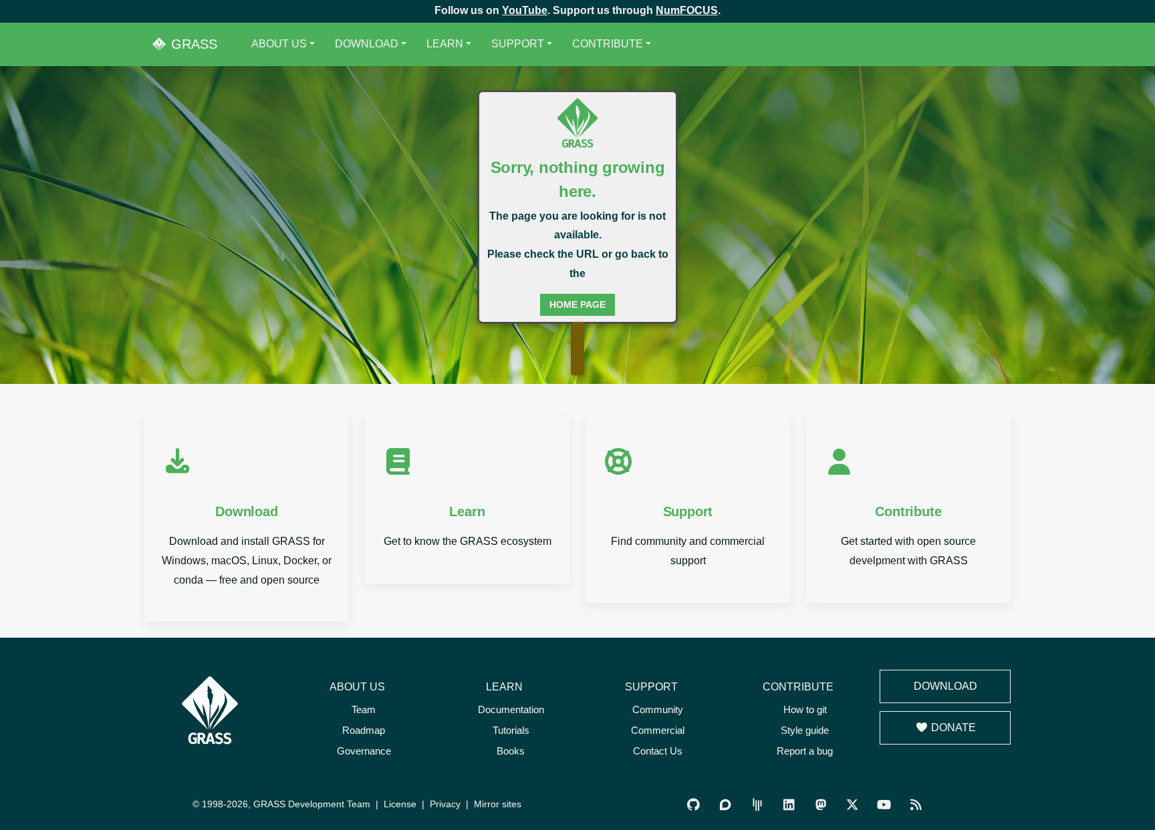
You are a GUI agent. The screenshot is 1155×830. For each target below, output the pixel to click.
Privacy (445, 804)
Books (511, 751)
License (400, 804)
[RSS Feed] (915, 805)
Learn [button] (444, 43)
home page (577, 304)
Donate (952, 727)
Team (364, 709)
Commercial (657, 730)
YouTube (524, 10)
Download (945, 686)
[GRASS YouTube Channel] (884, 805)
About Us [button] (279, 43)
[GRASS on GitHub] (693, 805)
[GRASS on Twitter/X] (852, 805)
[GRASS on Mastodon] (820, 805)
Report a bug (805, 751)
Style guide (805, 730)
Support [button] (517, 43)
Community (657, 709)
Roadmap (363, 730)
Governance (364, 751)
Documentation (511, 709)
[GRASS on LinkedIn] (789, 805)
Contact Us (657, 751)
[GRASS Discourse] (726, 805)
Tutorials (511, 730)
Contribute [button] (607, 43)
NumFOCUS (687, 10)
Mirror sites (497, 804)
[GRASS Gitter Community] (757, 805)
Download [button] (366, 43)
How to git (805, 709)
